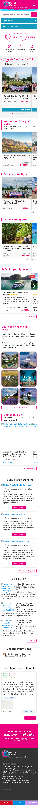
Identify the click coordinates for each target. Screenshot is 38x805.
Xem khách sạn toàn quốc (18, 407)
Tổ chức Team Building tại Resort (17, 518)
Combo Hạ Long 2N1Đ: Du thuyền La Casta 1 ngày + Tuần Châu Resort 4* (14, 454)
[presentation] (4, 83)
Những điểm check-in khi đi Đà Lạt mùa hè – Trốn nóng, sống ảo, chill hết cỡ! (25, 587)
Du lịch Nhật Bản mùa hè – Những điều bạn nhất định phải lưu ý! (26, 622)
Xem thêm (31, 641)
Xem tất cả (32, 212)
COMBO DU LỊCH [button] (7, 20)
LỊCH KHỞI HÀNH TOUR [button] (10, 26)
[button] (13, 114)
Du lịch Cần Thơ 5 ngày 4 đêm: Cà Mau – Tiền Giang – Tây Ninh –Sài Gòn (16, 248)
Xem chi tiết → (28, 711)
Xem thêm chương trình (26, 571)
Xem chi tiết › (19, 507)
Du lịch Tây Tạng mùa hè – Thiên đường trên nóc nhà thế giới (26, 605)
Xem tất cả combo (28, 469)
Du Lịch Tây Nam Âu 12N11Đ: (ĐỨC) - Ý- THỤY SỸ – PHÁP (16, 97)
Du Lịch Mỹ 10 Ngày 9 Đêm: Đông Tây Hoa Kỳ (15, 202)
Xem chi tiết (25, 110)
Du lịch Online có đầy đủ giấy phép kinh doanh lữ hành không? (18, 655)
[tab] (19, 655)
